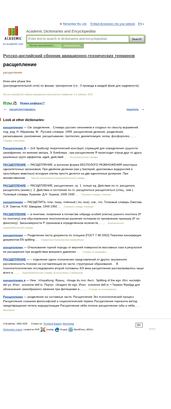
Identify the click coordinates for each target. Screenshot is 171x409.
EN (140, 24)
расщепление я (14, 280)
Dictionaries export (12, 329)
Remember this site (75, 24)
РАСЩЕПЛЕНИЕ (14, 164)
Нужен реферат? (32, 103)
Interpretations (72, 45)
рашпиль (133, 109)
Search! (137, 39)
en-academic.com (13, 44)
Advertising (68, 323)
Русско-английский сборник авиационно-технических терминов (43, 45)
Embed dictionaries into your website (113, 24)
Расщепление (13, 296)
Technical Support (52, 323)
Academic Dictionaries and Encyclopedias (61, 31)
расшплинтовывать (22, 109)
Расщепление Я (14, 148)
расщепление (13, 127)
